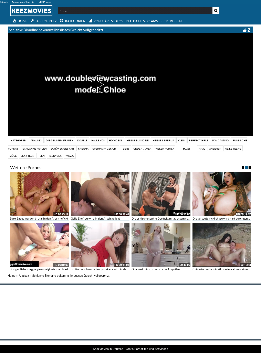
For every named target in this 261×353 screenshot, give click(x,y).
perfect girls (198, 140)
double (82, 140)
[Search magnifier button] (215, 10)
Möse (13, 155)
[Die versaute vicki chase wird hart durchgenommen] (221, 194)
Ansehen (215, 148)
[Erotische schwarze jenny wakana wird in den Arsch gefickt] (100, 245)
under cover (142, 148)
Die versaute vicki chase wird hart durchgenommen (224, 218)
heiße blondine (137, 140)
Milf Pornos (45, 1)
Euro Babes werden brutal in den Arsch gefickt (39, 218)
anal (202, 148)
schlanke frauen (34, 148)
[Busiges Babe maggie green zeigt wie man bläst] (39, 245)
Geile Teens (233, 148)
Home (11, 275)
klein (181, 140)
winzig (69, 155)
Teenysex (55, 155)
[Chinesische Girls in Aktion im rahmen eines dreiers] (221, 245)
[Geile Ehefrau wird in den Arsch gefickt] (100, 194)
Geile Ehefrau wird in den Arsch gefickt (95, 218)
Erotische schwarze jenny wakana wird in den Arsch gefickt (108, 269)
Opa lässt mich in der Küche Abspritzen (156, 269)
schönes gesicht (62, 148)
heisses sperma (163, 140)
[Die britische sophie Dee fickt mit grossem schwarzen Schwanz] (161, 194)
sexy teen (27, 155)
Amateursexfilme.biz (23, 1)
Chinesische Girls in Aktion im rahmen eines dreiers (225, 269)
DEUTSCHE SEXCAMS (142, 21)
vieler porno (164, 148)
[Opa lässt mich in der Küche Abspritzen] (161, 245)
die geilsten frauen (59, 140)
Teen (41, 155)
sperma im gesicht (104, 148)
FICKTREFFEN (171, 21)
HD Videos (116, 140)
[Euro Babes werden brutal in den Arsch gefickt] (39, 194)
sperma (83, 148)
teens (125, 148)
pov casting (220, 140)
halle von (98, 140)
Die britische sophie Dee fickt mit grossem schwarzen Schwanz (171, 218)
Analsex (36, 140)
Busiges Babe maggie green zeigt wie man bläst (39, 269)
